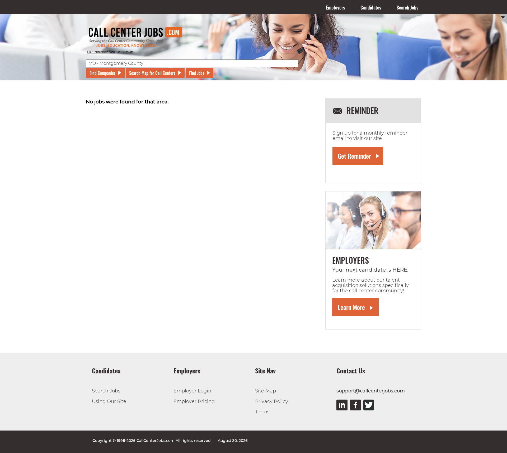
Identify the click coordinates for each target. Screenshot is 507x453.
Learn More (351, 307)
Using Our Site (109, 401)
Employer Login (192, 391)
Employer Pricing (194, 401)
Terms (262, 412)
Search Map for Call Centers (152, 73)
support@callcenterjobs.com (370, 391)
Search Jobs (407, 7)
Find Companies (102, 73)
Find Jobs (196, 73)
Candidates (370, 7)
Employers (335, 7)
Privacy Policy (271, 401)
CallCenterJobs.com (101, 52)
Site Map (265, 391)
